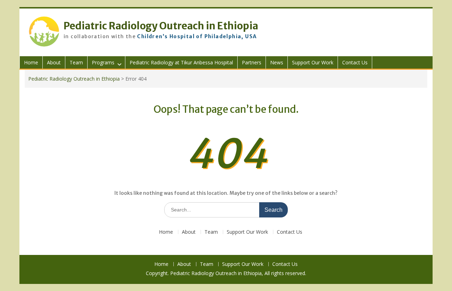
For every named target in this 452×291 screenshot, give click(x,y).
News (276, 62)
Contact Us (355, 62)
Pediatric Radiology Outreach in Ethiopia (161, 25)
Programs (103, 62)
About (54, 62)
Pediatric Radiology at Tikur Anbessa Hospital (181, 62)
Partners (251, 62)
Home (31, 62)
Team (76, 62)
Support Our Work (312, 62)
